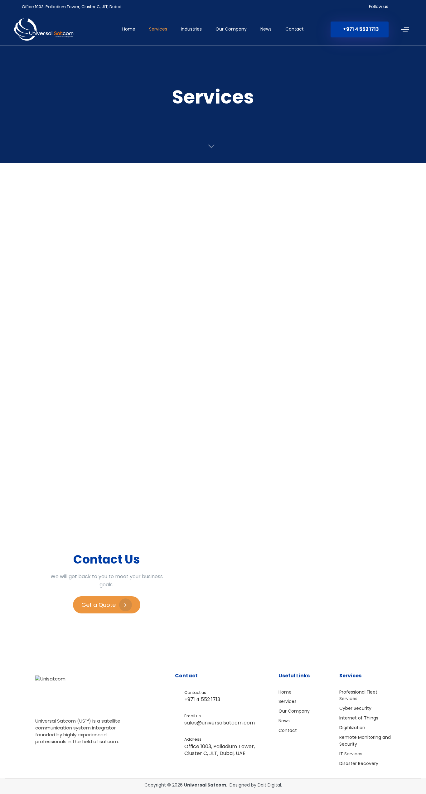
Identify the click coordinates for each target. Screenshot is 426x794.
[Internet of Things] (336, 229)
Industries (191, 29)
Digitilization (352, 727)
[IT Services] (336, 341)
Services (158, 29)
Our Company (231, 29)
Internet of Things (358, 718)
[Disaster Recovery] (90, 448)
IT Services (350, 754)
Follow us (378, 6)
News (266, 29)
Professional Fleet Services (358, 695)
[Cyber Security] (213, 229)
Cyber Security (355, 708)
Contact (294, 29)
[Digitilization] (90, 341)
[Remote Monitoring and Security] (213, 341)
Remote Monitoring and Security (365, 740)
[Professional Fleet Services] (90, 229)
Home (128, 29)
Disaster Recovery (358, 763)
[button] (405, 29)
